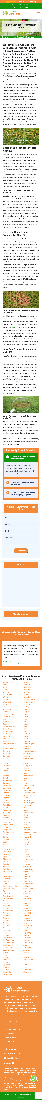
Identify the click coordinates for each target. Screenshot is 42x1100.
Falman (26, 798)
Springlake (7, 756)
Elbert (25, 815)
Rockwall (6, 815)
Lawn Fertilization (12, 1026)
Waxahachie (7, 702)
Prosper (6, 847)
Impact (25, 724)
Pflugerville (7, 859)
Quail (5, 842)
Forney (25, 783)
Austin (25, 945)
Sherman (6, 771)
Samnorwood (8, 793)
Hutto (25, 729)
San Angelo (7, 790)
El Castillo (27, 822)
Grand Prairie (28, 758)
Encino (25, 810)
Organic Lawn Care (13, 1030)
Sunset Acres (8, 749)
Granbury (26, 761)
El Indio (26, 820)
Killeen (25, 714)
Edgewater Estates (30, 832)
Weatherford (7, 700)
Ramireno (6, 835)
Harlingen (26, 741)
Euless (25, 808)
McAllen (6, 928)
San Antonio (7, 788)
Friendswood (28, 776)
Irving (25, 722)
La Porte (26, 695)
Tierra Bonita (7, 729)
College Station (28, 889)
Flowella (26, 788)
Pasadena (6, 864)
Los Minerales (8, 947)
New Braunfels (8, 896)
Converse (26, 876)
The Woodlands (8, 731)
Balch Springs (28, 943)
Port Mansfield (8, 849)
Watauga (6, 704)
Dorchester (27, 839)
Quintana (6, 837)
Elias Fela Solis (28, 812)
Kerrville (26, 717)
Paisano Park (8, 871)
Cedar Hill (26, 903)
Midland (6, 918)
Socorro (6, 768)
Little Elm (6, 962)
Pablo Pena (7, 874)
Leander (6, 970)
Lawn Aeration (11, 1034)
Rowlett (6, 803)
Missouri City (8, 908)
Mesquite (6, 920)
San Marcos (7, 781)
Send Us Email (13, 1058)
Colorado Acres (28, 884)
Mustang (6, 901)
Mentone (6, 923)
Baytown (26, 940)
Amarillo (26, 957)
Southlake (6, 766)
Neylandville (7, 893)
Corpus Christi (28, 869)
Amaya (25, 955)
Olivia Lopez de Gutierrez (8, 877)
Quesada (6, 839)
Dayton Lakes (28, 859)
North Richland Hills (10, 886)
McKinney (6, 925)
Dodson (26, 844)
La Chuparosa (28, 707)
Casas (25, 906)
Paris (5, 866)
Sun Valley (7, 751)
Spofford (6, 761)
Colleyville (27, 886)
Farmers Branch (29, 795)
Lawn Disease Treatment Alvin (23, 37)
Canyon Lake (28, 911)
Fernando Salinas (29, 793)
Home (4, 37)
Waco (5, 707)
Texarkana (6, 739)
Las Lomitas (7, 975)
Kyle (25, 709)
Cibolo (25, 896)
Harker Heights (28, 744)
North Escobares (9, 889)
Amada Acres (28, 960)
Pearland (6, 862)
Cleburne (26, 893)
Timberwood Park (9, 727)
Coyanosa (26, 864)
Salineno (6, 795)
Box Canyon (27, 928)
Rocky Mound (8, 812)
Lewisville (6, 967)
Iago (25, 727)
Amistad (26, 952)
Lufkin (5, 933)
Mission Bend (8, 911)
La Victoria (27, 692)
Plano (5, 854)
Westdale (6, 692)
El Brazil (26, 825)
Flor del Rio (27, 790)
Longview (6, 955)
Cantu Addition (28, 913)
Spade (5, 763)
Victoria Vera (7, 709)
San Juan (6, 783)
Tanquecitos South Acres (9, 745)
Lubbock (6, 935)
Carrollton (26, 908)
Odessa (6, 881)
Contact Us (10, 1041)
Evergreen (27, 805)
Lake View (27, 687)
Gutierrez (26, 749)
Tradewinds (7, 722)
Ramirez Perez (8, 832)
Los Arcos (6, 952)
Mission (6, 913)
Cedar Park (27, 901)
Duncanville (27, 837)
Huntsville (27, 734)
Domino (26, 842)
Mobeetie (6, 906)
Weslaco (6, 697)
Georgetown (27, 766)
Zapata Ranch (8, 682)
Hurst (25, 731)
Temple (5, 741)
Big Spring (27, 933)
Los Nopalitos (8, 945)
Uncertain (6, 717)
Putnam (6, 844)
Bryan (25, 923)
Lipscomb (6, 965)
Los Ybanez (7, 938)
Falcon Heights (28, 803)
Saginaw (6, 798)
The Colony (7, 734)
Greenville (27, 754)
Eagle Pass (27, 835)
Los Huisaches (8, 950)
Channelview (27, 898)
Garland (26, 768)
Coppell (26, 874)
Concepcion (27, 881)
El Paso (26, 817)
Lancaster (26, 685)
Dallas (25, 862)
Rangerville (7, 830)
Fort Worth (27, 781)
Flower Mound (28, 785)
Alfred (25, 967)
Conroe (26, 879)
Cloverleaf (27, 891)
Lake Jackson (28, 690)
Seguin (5, 773)
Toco (5, 724)
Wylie (5, 687)
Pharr (5, 857)
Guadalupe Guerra (29, 751)
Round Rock (7, 808)
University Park (8, 714)
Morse (5, 903)
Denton (26, 849)
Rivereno (6, 817)
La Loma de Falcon (30, 700)
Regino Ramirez (8, 825)
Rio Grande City (8, 820)
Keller (25, 719)
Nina (4, 891)
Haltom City (27, 746)
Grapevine (27, 756)
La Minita (26, 697)
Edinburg (26, 830)
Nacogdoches (8, 898)
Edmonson (27, 827)
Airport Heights (28, 970)
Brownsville (27, 925)
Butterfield (27, 916)
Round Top (7, 805)
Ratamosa (6, 827)
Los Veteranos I (9, 943)
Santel (5, 778)
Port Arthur (7, 852)
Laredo (25, 682)
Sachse (5, 800)
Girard (25, 763)
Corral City (27, 866)
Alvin (9, 37)
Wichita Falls (7, 690)
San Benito (7, 785)
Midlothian (7, 916)
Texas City (7, 736)
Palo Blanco (7, 869)
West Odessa (8, 695)
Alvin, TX (10, 1063)
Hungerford (27, 736)
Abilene (26, 972)
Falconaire (27, 800)
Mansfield (6, 930)
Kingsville (26, 712)
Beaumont (27, 938)
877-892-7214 (21, 7)
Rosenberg (7, 810)
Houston (26, 739)
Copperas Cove (28, 871)
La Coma (26, 704)
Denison (26, 852)
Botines (26, 930)
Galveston (27, 771)
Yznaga (5, 685)
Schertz (6, 776)
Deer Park (27, 857)
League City (7, 972)
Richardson (7, 822)
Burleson (26, 918)
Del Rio (26, 854)
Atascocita (27, 947)
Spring (5, 758)
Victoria (6, 712)
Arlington (26, 950)
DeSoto (26, 847)
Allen (25, 965)
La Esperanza (28, 702)
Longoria (6, 957)
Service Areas (11, 1038)
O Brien (5, 884)
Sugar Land (7, 754)
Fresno (25, 778)
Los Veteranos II (9, 940)
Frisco (25, 773)
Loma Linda (7, 960)
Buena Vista (27, 920)
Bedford (26, 935)
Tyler (5, 719)
